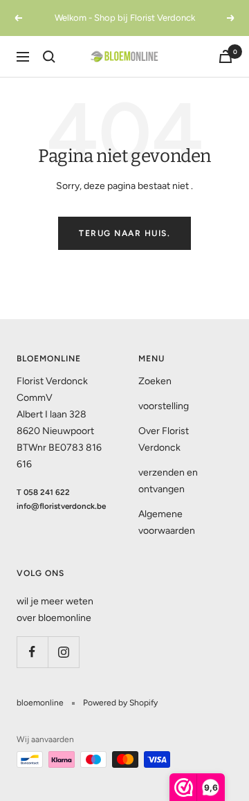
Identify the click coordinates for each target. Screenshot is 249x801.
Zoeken (155, 381)
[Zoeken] (49, 57)
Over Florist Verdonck (163, 439)
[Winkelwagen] (225, 56)
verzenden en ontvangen (168, 481)
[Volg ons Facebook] (32, 651)
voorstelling (163, 406)
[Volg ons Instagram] (63, 651)
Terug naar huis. (124, 233)
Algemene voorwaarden (166, 522)
